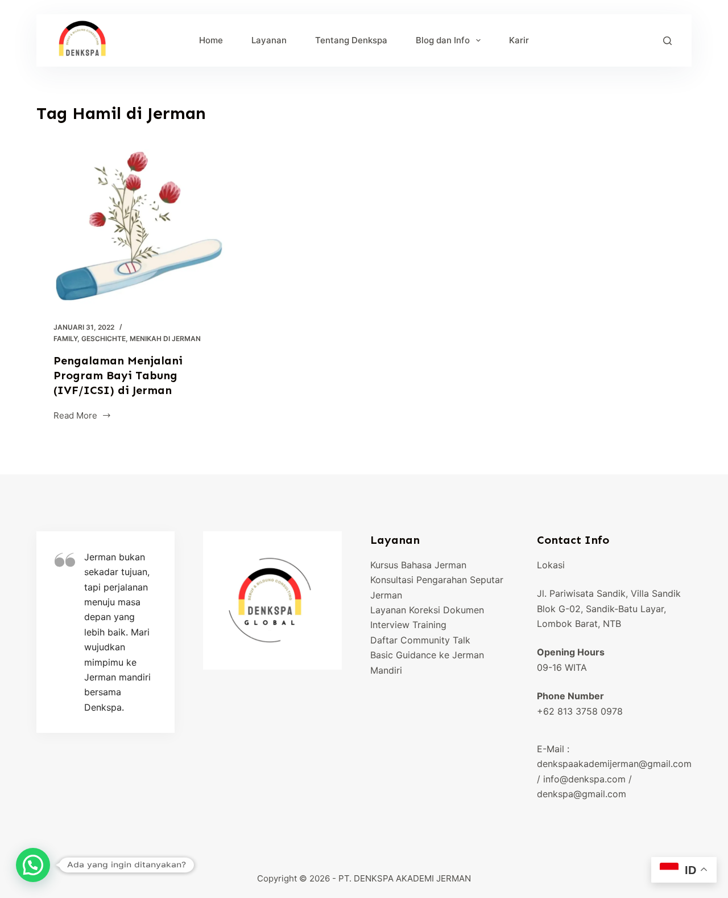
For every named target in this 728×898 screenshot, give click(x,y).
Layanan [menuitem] (269, 40)
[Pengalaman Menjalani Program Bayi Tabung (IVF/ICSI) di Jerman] (139, 227)
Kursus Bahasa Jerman (418, 565)
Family (65, 338)
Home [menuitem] (211, 40)
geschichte (103, 338)
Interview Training (408, 624)
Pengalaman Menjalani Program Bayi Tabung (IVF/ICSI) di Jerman (118, 375)
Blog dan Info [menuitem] (443, 40)
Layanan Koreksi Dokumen (427, 610)
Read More (77, 416)
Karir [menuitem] (519, 40)
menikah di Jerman (165, 338)
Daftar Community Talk (420, 640)
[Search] (667, 40)
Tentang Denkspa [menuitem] (351, 40)
